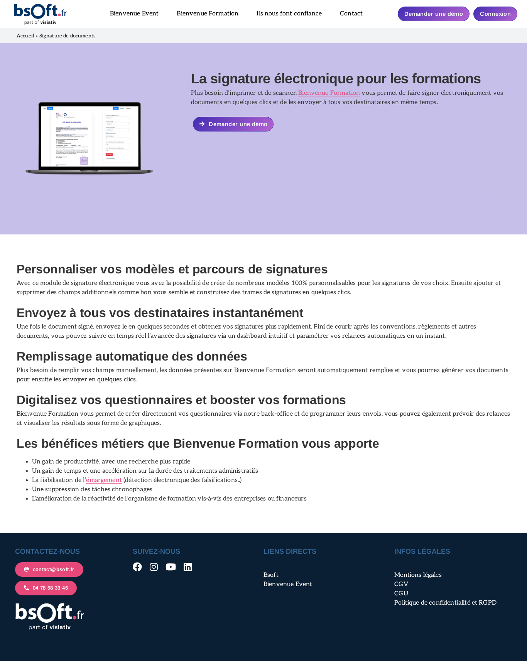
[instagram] (154, 566)
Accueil (25, 36)
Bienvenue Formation (329, 93)
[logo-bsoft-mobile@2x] (41, 6)
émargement (104, 480)
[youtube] (171, 566)
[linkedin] (188, 566)
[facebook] (137, 566)
